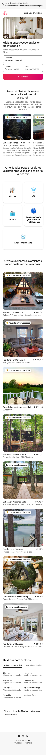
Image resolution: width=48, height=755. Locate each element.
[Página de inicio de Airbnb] (5, 13)
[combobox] (23, 60)
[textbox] (13, 69)
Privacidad (18, 743)
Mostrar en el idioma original (31, 6)
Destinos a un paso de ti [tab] (12, 665)
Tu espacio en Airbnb (32, 13)
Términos (28, 743)
